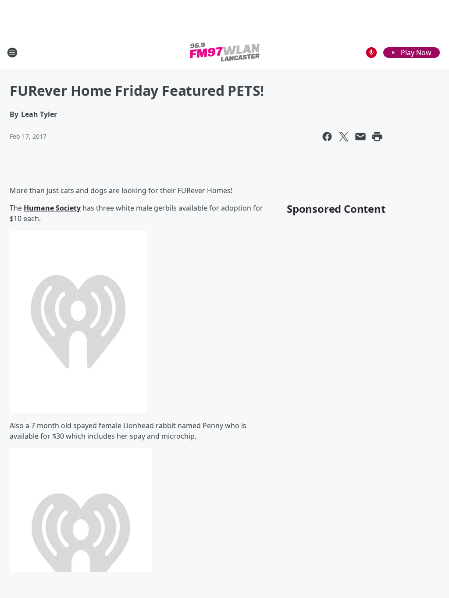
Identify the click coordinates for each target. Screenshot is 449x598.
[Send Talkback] (371, 52)
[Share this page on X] (344, 136)
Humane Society (52, 208)
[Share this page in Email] (360, 136)
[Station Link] (224, 52)
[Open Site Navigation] (12, 52)
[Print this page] (377, 136)
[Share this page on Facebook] (327, 136)
